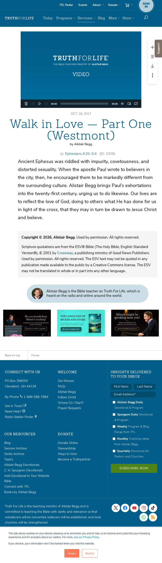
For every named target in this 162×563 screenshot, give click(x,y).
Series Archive (14, 454)
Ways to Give (67, 454)
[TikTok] (153, 508)
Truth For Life (19, 18)
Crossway (65, 253)
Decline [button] (89, 553)
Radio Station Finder (19, 417)
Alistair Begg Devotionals (21, 465)
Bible (7, 481)
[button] (81, 69)
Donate (112, 5)
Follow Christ (67, 397)
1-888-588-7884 (36, 397)
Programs (64, 18)
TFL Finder (66, 5)
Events (82, 5)
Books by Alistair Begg (20, 492)
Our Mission (66, 381)
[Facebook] (125, 508)
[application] (81, 69)
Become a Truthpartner (74, 459)
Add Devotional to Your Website (26, 476)
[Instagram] (143, 508)
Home (35, 355)
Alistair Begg (67, 392)
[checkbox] (133, 429)
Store (127, 18)
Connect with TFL (16, 486)
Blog (101, 18)
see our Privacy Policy (86, 537)
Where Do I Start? (71, 403)
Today (48, 18)
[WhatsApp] (143, 517)
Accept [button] (72, 553)
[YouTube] (134, 508)
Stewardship (67, 448)
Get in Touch (14, 406)
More (113, 18)
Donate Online (68, 443)
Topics (8, 459)
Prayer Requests (69, 408)
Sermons (85, 18)
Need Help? (13, 411)
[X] (116, 508)
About (97, 5)
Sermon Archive (15, 448)
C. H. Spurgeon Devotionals (23, 470)
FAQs (61, 386)
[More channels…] (153, 517)
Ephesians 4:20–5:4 (81, 153)
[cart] (129, 5)
